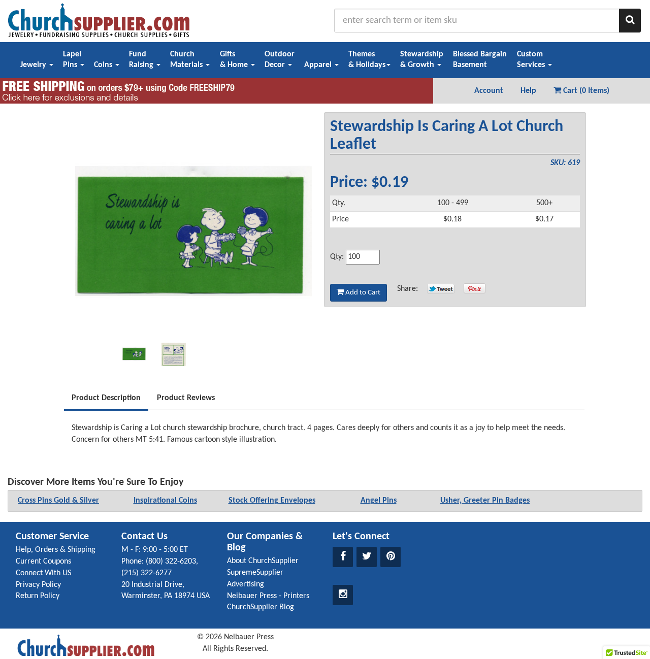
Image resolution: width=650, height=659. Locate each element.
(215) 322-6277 (146, 573)
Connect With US (43, 573)
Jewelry (34, 65)
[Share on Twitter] (440, 289)
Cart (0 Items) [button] (585, 91)
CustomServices (532, 59)
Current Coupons (43, 561)
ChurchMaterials (187, 59)
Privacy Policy (38, 585)
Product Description (106, 398)
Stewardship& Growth (421, 59)
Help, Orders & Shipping (55, 550)
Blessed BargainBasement (480, 59)
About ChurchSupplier (263, 561)
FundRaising (142, 59)
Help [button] (528, 91)
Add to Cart (362, 292)
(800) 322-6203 (171, 561)
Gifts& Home (235, 59)
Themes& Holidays (366, 59)
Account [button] (488, 91)
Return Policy (37, 596)
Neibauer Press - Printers (268, 596)
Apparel (319, 65)
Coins (104, 65)
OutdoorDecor (280, 59)
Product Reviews (186, 398)
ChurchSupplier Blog (260, 607)
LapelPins (72, 59)
